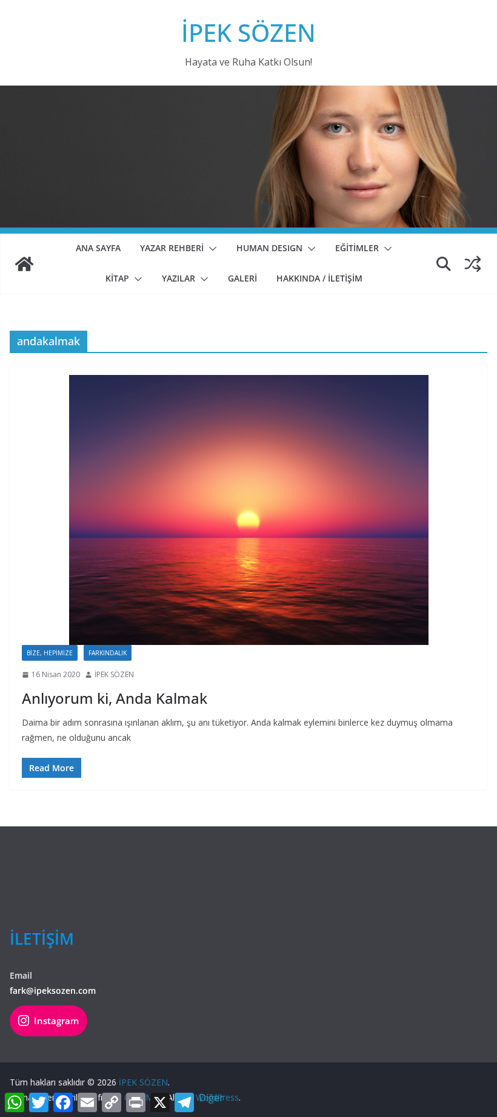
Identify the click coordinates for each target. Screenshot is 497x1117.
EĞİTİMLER (357, 248)
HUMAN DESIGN (269, 248)
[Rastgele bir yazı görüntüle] (472, 263)
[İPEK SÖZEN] (24, 263)
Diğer (211, 1097)
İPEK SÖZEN (248, 32)
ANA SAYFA (98, 248)
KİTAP (117, 278)
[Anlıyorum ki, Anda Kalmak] (248, 510)
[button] (210, 249)
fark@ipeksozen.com (53, 990)
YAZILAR (178, 278)
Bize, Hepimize (50, 653)
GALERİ (242, 278)
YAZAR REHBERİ (172, 248)
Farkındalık (107, 653)
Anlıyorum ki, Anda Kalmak (114, 698)
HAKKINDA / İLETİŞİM (319, 278)
